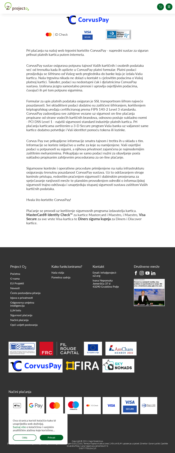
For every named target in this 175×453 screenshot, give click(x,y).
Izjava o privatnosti (21, 297)
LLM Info (15, 310)
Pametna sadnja (60, 277)
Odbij (24, 437)
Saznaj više (19, 427)
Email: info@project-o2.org (105, 274)
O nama (15, 278)
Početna (15, 273)
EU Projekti (17, 283)
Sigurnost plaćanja (21, 315)
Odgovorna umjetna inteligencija (22, 304)
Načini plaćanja (19, 320)
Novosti (15, 288)
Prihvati (51, 437)
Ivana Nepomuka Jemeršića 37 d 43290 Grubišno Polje (106, 283)
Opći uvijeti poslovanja (24, 324)
